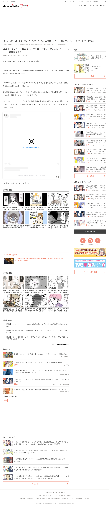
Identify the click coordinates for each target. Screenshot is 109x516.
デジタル (91, 41)
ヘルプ (69, 495)
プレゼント (95, 1)
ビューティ (80, 1)
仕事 (15, 41)
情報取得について (68, 498)
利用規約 (30, 498)
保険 (25, 41)
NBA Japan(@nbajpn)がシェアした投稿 (31, 175)
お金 (20, 41)
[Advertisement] (54, 23)
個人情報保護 (56, 498)
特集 (75, 50)
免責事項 (79, 498)
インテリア (32, 41)
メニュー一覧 (102, 1)
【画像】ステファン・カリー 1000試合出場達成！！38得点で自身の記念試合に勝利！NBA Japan (37, 325)
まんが (86, 1)
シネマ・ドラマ (81, 41)
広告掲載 (86, 498)
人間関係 (48, 41)
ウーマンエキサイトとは (46, 495)
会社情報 (23, 498)
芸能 (62, 41)
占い (90, 1)
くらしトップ (8, 41)
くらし (70, 1)
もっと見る (36, 484)
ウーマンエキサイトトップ (85, 5)
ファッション (69, 41)
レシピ (75, 1)
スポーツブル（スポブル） (20, 55)
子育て (65, 1)
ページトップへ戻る (90, 272)
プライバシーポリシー (42, 498)
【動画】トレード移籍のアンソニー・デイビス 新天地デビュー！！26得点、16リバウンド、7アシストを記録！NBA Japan (37, 338)
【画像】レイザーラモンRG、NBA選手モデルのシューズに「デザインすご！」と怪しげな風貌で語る (36, 331)
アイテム (41, 41)
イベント (56, 41)
